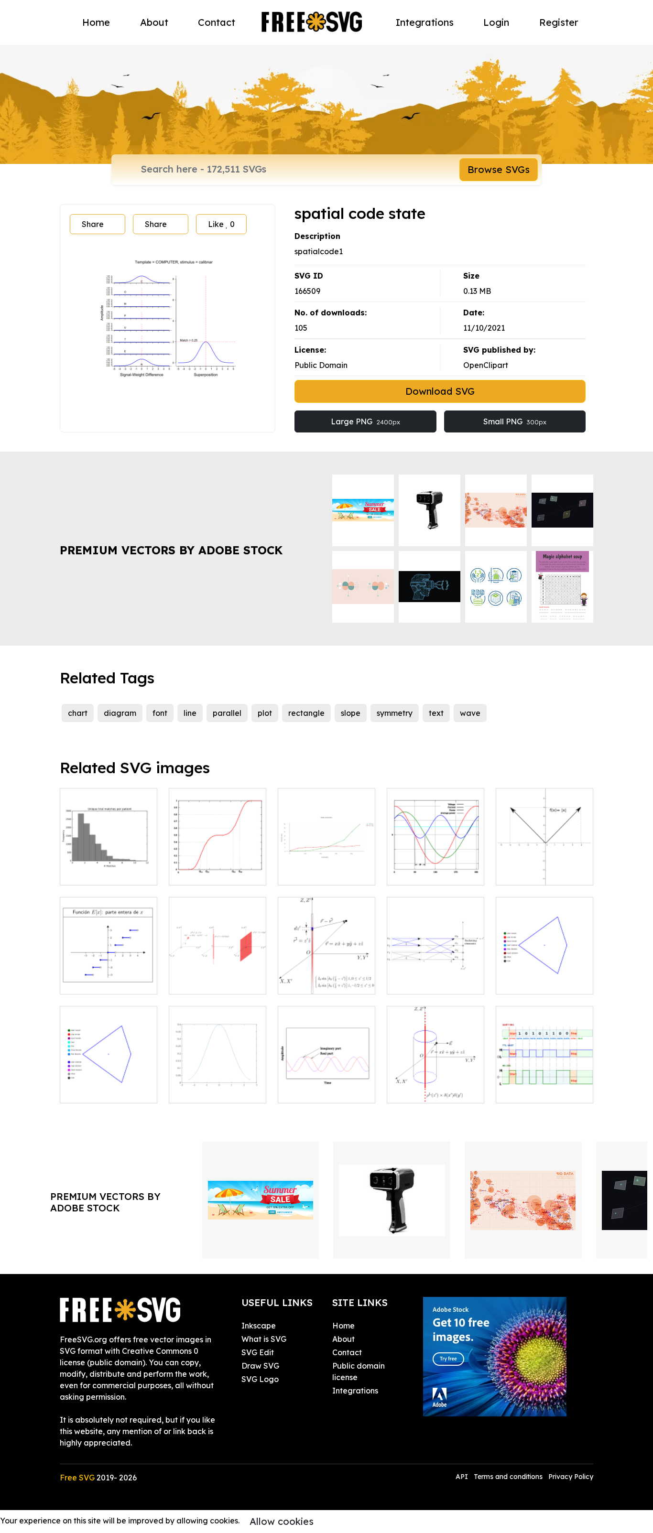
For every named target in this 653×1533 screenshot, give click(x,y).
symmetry (395, 713)
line (190, 713)
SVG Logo (260, 1379)
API (463, 1476)
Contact (216, 22)
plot (265, 713)
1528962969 (527, 981)
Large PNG (365, 421)
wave (470, 713)
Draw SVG (260, 1366)
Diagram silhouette (105, 872)
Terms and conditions (508, 1476)
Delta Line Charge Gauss (435, 1084)
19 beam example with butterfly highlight (435, 969)
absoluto (522, 872)
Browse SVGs (499, 169)
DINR (298, 872)
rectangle (306, 713)
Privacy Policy (570, 1476)
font (159, 713)
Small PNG (514, 421)
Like (221, 224)
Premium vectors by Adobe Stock (171, 550)
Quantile (195, 872)
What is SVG (263, 1339)
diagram (120, 713)
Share (93, 224)
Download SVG (440, 391)
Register (558, 22)
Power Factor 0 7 (428, 872)
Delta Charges (206, 981)
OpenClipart (485, 365)
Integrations (425, 22)
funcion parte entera (108, 981)
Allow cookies (282, 1521)
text (436, 713)
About (154, 22)
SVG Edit (257, 1352)
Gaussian (196, 1090)
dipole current (314, 981)
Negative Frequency (327, 1084)
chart (77, 713)
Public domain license (358, 1371)
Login (496, 22)
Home (96, 22)
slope (350, 713)
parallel (227, 713)
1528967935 (91, 1090)
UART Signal (529, 1090)
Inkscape (258, 1325)
